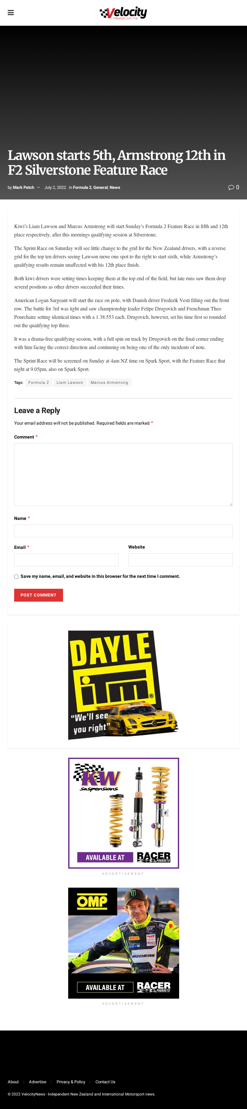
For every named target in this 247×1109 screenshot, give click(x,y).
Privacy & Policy (71, 1082)
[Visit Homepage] (123, 12)
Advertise (37, 1082)
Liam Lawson (70, 382)
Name (22, 518)
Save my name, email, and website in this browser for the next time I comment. (100, 576)
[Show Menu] (11, 13)
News (115, 187)
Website (136, 547)
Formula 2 (82, 187)
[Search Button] (236, 13)
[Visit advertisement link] (123, 813)
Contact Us (105, 1082)
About (13, 1082)
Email (22, 547)
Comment (26, 437)
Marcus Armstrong (109, 382)
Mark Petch (23, 187)
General (100, 187)
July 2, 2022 (55, 187)
